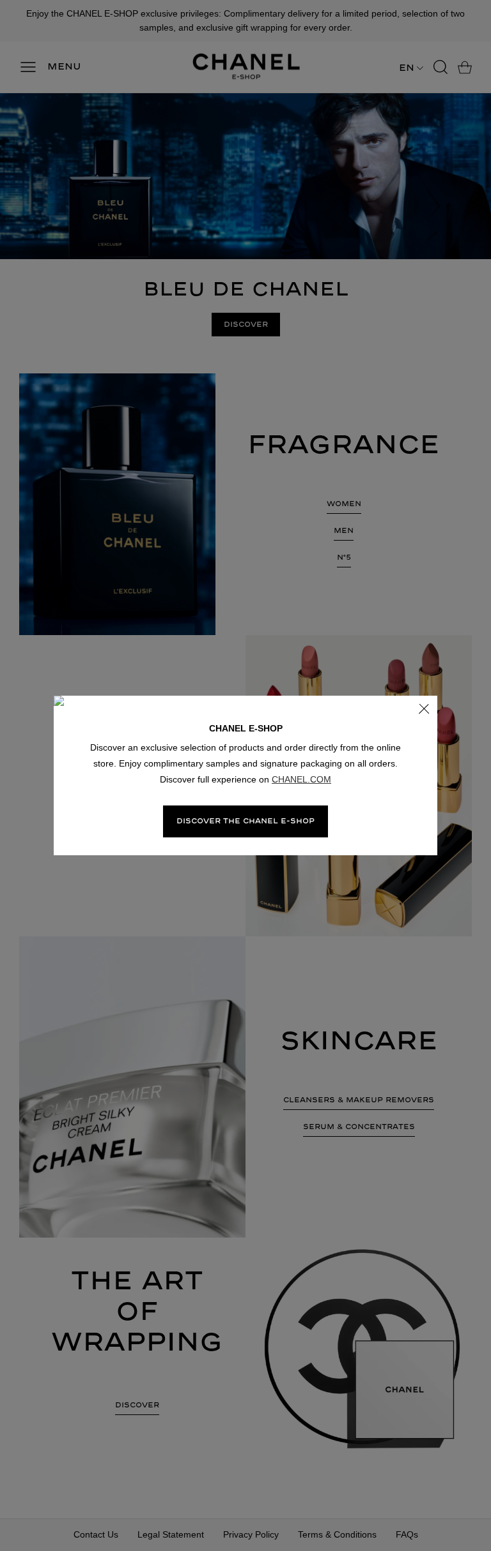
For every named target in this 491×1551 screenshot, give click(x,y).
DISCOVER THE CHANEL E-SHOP (245, 821)
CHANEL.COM (301, 779)
